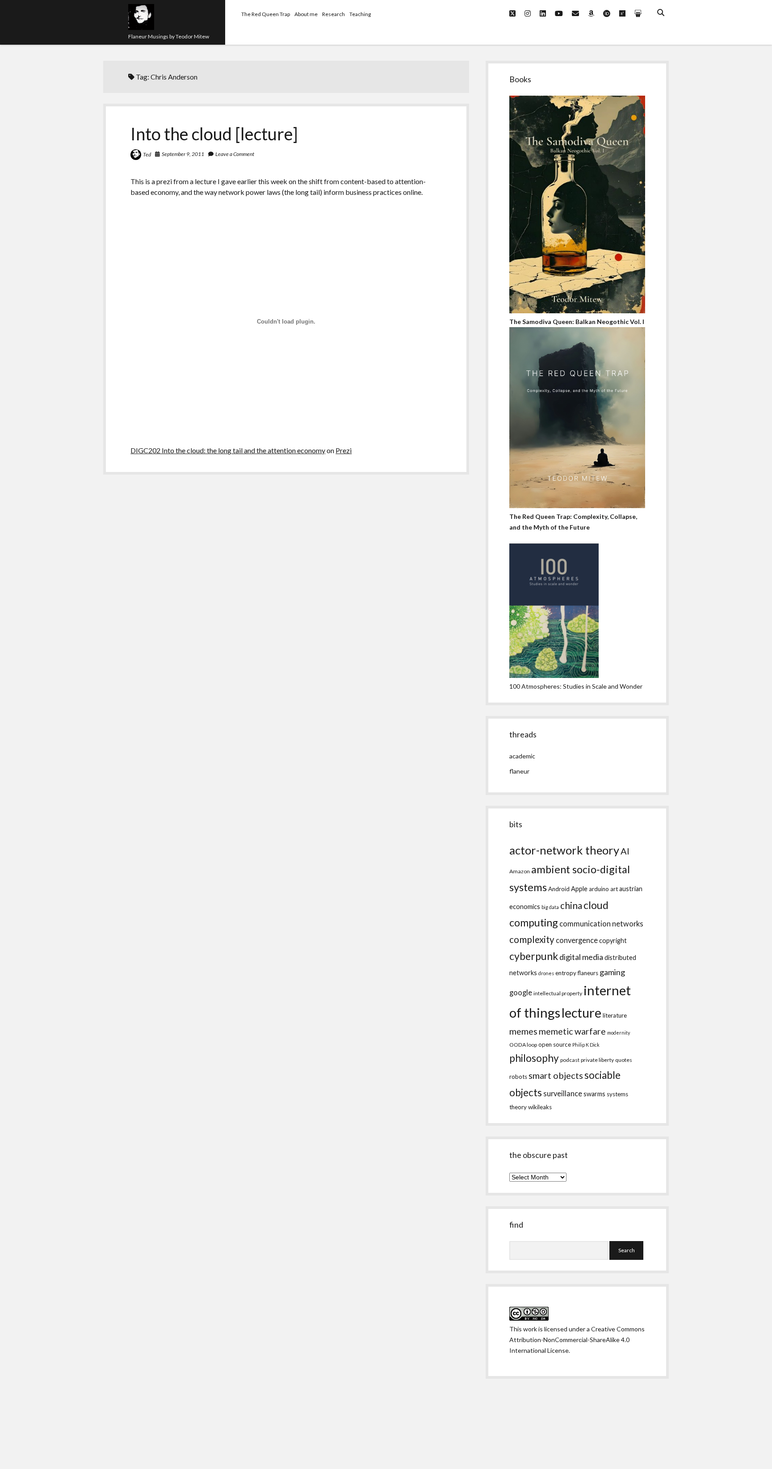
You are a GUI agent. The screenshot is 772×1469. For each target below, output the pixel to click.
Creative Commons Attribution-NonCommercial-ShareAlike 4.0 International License (577, 1339)
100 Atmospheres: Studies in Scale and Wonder (575, 686)
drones (546, 973)
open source (554, 1044)
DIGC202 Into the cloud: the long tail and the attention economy (227, 450)
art (614, 888)
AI (625, 851)
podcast (569, 1060)
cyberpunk (533, 956)
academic (522, 756)
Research (333, 14)
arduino (599, 888)
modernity (618, 1032)
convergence (577, 940)
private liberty (597, 1060)
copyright (613, 940)
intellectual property (557, 993)
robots (518, 1076)
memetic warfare (572, 1031)
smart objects (556, 1075)
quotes (623, 1060)
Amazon (519, 871)
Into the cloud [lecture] (214, 133)
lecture (581, 1012)
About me (306, 14)
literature (615, 1015)
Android (559, 888)
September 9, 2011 (183, 154)
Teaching (360, 14)
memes (523, 1031)
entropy (565, 973)
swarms (594, 1094)
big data (550, 907)
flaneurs (588, 973)
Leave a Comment (234, 154)
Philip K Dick (586, 1045)
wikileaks (540, 1107)
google (520, 992)
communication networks (601, 923)
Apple (579, 888)
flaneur (519, 771)
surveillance (562, 1093)
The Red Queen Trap (265, 14)
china (571, 905)
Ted (147, 154)
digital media (581, 957)
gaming (612, 972)
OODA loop (523, 1044)
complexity (531, 939)
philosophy (534, 1058)
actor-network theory (564, 850)
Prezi (344, 450)
